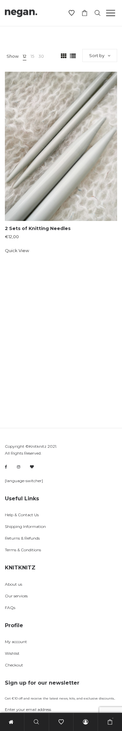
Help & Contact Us (22, 514)
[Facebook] (6, 467)
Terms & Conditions (23, 549)
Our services (16, 595)
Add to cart (61, 167)
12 (24, 56)
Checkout (14, 665)
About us (13, 584)
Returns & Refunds (22, 538)
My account (16, 641)
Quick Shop (61, 143)
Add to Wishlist (107, 81)
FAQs (10, 607)
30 (41, 56)
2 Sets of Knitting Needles (38, 228)
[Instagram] (18, 466)
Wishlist (12, 653)
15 (32, 56)
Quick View (17, 250)
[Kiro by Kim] (32, 466)
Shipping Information (25, 526)
